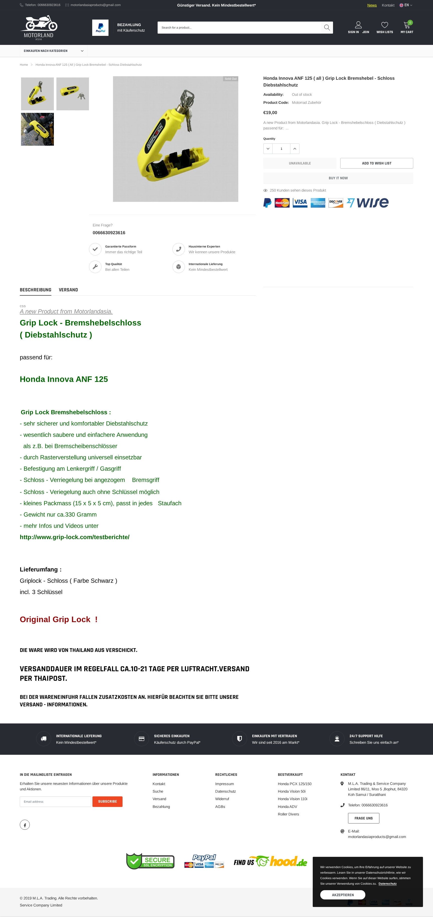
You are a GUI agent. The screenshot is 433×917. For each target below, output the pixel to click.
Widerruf (222, 799)
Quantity (269, 138)
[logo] (38, 27)
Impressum (224, 784)
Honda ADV (287, 806)
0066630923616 (109, 232)
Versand (159, 799)
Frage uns (364, 818)
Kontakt (388, 5)
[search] (327, 28)
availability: (273, 94)
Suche (158, 791)
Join (365, 32)
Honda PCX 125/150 (294, 784)
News (372, 5)
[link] (37, 93)
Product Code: (276, 102)
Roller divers (288, 814)
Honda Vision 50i (291, 791)
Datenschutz (225, 791)
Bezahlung (161, 806)
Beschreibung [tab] (35, 290)
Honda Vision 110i (292, 799)
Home (24, 64)
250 (273, 190)
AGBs (220, 806)
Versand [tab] (68, 290)
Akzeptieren (343, 895)
